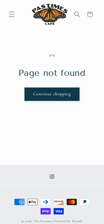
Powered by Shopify (68, 221)
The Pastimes (43, 221)
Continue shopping (52, 94)
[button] (11, 14)
